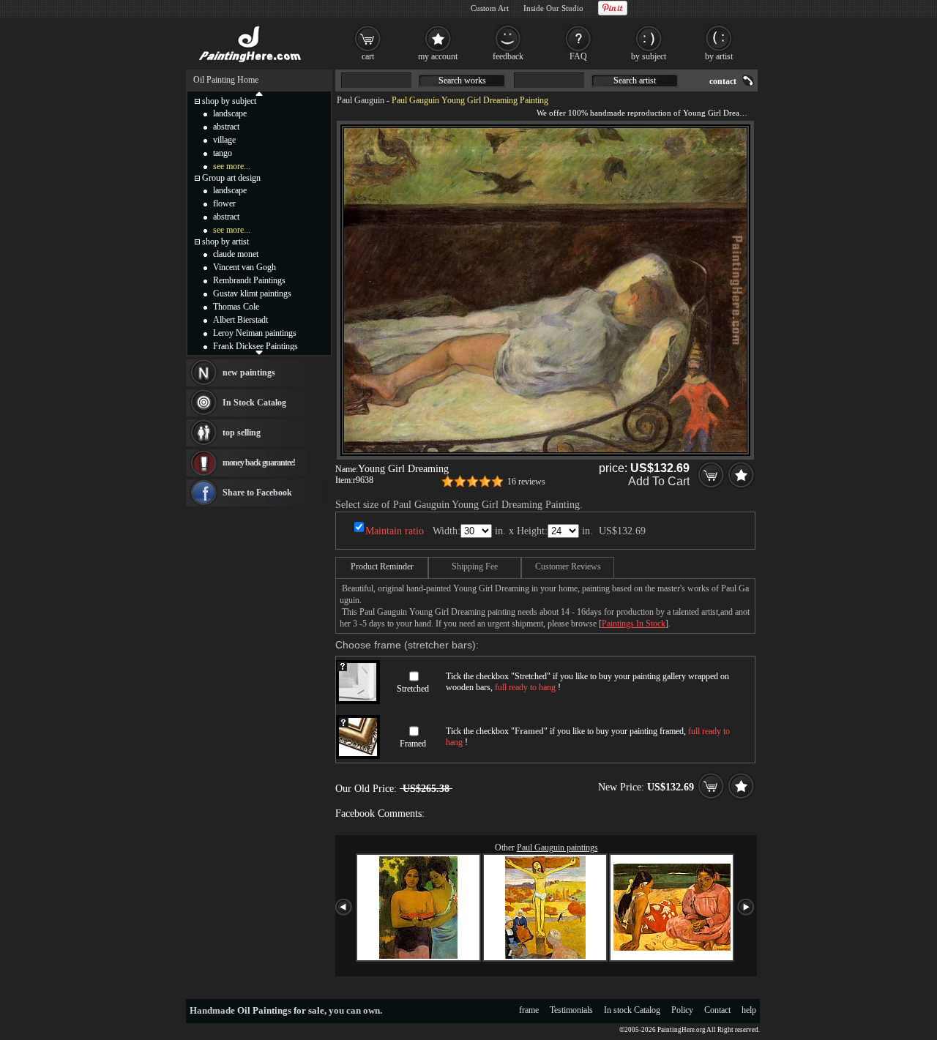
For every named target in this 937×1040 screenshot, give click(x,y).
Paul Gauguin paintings (557, 847)
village (224, 140)
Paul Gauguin (360, 100)
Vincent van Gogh (244, 267)
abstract (226, 126)
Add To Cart (659, 481)
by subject (648, 56)
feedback (508, 56)
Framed (413, 743)
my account (438, 56)
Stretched (413, 689)
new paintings (249, 372)
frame (529, 1010)
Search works (462, 80)
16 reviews (526, 481)
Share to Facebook (257, 492)
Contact (717, 1010)
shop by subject (229, 101)
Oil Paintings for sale (280, 1010)
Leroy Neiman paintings (254, 333)
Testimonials (571, 1010)
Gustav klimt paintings (252, 293)
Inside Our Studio (553, 8)
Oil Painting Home (225, 80)
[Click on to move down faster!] (259, 352)
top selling (242, 432)
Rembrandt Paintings (249, 280)
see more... (231, 166)
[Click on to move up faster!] (259, 93)
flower (224, 203)
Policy (682, 1010)
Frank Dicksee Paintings (255, 346)
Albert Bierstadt (240, 320)
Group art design (231, 178)
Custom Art (490, 8)
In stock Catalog (632, 1010)
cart (368, 56)
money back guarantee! (259, 462)
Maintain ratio (394, 530)
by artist (719, 56)
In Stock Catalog (254, 402)
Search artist (634, 80)
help (749, 1010)
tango (222, 153)
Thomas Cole (236, 307)
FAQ (578, 56)
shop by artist (225, 241)
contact (722, 81)
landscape (230, 113)
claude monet (235, 254)
